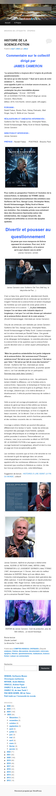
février (12, 746)
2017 (9, 766)
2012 (9, 780)
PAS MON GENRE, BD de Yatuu (17, 693)
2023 (9, 714)
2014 (9, 774)
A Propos (17, 22)
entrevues (45, 651)
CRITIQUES (34, 648)
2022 (9, 751)
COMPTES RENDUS (21, 648)
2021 (9, 754)
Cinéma (15, 651)
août (11, 729)
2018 (9, 763)
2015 (9, 772)
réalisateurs (37, 653)
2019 (9, 760)
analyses (7, 651)
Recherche (8, 664)
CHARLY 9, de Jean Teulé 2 (15, 687)
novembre (13, 720)
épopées (7, 653)
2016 (9, 769)
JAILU (25, 48)
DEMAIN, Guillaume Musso (15, 676)
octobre (12, 723)
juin (11, 734)
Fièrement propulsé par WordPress (28, 791)
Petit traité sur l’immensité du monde (20, 696)
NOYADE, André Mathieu (14, 681)
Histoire (15, 653)
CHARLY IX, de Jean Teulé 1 (16, 690)
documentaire (34, 651)
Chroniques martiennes (14, 678)
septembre (13, 726)
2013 (9, 777)
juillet (11, 731)
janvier (12, 749)
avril (11, 740)
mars (11, 743)
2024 (9, 711)
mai (11, 737)
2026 (9, 706)
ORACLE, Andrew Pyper (14, 684)
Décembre (13, 717)
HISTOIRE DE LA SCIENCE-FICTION (16, 42)
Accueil (7, 22)
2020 (9, 757)
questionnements (25, 653)
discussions (23, 651)
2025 (9, 708)
